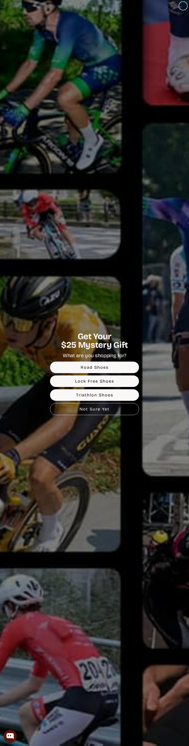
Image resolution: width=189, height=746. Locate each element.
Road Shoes (95, 367)
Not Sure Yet (94, 409)
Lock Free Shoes (94, 381)
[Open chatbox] (10, 736)
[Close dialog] (183, 6)
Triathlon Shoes (94, 395)
